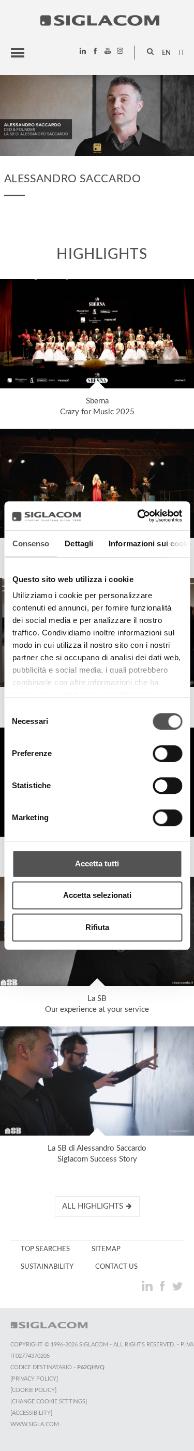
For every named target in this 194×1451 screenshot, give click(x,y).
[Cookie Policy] (33, 1390)
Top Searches (45, 1249)
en (166, 52)
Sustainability (47, 1267)
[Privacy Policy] (34, 1379)
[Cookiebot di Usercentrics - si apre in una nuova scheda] (138, 516)
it (181, 52)
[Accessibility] (31, 1413)
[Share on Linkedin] (148, 1285)
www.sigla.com (34, 1424)
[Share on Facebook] (163, 1285)
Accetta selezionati (97, 895)
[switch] (167, 753)
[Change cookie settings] (48, 1401)
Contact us (116, 1267)
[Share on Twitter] (177, 1285)
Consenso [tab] (30, 543)
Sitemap (106, 1249)
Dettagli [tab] (79, 543)
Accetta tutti (97, 863)
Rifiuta (97, 927)
